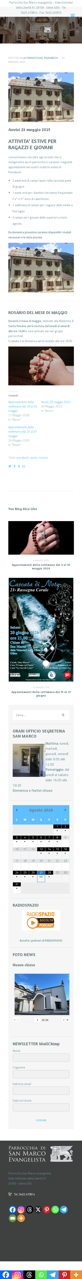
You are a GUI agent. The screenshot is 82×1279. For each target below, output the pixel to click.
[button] (41, 267)
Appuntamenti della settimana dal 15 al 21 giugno (41, 693)
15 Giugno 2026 (41, 687)
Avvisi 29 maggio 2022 (56, 401)
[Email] (12, 1218)
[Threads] (29, 1209)
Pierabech (51, 58)
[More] (21, 1218)
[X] (38, 1209)
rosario (43, 457)
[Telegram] (64, 1209)
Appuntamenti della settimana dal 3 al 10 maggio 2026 (41, 566)
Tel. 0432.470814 (24, 1194)
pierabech (23, 457)
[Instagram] (21, 1209)
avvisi (33, 457)
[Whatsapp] (55, 1209)
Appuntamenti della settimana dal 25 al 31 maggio (22, 431)
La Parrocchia (33, 58)
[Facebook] (12, 1209)
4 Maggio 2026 (41, 560)
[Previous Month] (17, 810)
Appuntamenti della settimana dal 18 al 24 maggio (22, 406)
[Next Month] (65, 810)
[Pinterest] (47, 1209)
